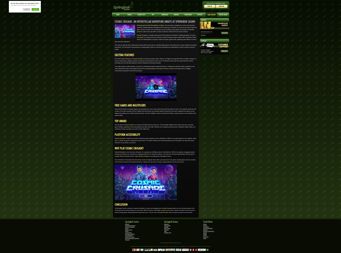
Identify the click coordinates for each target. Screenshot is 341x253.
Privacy (127, 228)
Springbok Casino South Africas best (127, 6)
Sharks (205, 224)
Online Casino (223, 14)
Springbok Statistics (130, 234)
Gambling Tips (167, 232)
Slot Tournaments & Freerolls (132, 238)
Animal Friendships (208, 228)
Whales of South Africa (208, 231)
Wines (204, 238)
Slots (165, 231)
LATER (27, 9)
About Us (127, 239)
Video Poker (167, 228)
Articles (127, 231)
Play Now (224, 33)
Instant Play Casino (129, 237)
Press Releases (129, 235)
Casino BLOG (128, 232)
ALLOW (35, 9)
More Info (224, 51)
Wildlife (205, 234)
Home (117, 14)
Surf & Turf (205, 237)
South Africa (206, 227)
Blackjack (166, 224)
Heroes (205, 235)
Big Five (205, 225)
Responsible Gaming (130, 225)
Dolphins (205, 230)
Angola (205, 232)
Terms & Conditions (130, 227)
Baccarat (166, 230)
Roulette (166, 227)
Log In (210, 6)
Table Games (167, 225)
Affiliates (127, 224)
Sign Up (221, 6)
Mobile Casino (128, 230)
